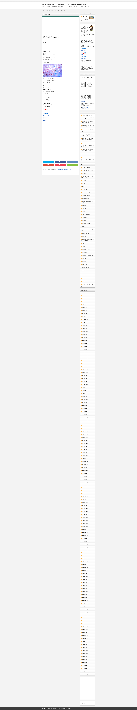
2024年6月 (84, 369)
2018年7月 (84, 579)
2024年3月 (84, 378)
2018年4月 (84, 588)
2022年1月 (84, 455)
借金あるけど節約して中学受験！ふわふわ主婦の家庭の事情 (64, 4)
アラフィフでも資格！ (86, 167)
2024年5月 (84, 372)
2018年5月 (84, 585)
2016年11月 (84, 638)
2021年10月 (84, 464)
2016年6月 (84, 653)
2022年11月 (84, 425)
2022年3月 (84, 449)
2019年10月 (84, 535)
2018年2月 (84, 594)
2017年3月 (84, 626)
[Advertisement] (60, 28)
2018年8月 (84, 576)
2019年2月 (84, 558)
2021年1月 (84, 490)
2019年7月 (84, 544)
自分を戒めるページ (85, 107)
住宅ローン (84, 211)
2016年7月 (84, 650)
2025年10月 (84, 322)
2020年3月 (84, 520)
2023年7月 (84, 402)
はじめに (84, 186)
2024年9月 (84, 360)
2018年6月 (84, 582)
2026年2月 (84, 310)
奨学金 (83, 226)
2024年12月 (84, 352)
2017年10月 (84, 606)
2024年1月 (84, 384)
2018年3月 (84, 591)
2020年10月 (84, 499)
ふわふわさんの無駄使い (86, 195)
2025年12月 (84, 316)
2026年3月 (84, 307)
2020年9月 (84, 502)
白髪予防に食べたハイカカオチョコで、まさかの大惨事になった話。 (87, 139)
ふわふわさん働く (85, 198)
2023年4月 (84, 411)
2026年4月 (84, 304)
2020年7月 (84, 508)
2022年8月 (84, 434)
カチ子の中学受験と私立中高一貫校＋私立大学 (64, 169)
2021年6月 (84, 476)
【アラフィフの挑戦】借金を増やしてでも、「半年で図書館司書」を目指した (87, 145)
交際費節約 (84, 205)
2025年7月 (84, 331)
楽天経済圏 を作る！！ (86, 249)
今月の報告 (84, 208)
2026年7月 (84, 295)
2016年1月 (84, 668)
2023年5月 (84, 408)
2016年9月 (84, 644)
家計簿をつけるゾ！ (86, 233)
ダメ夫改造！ (84, 183)
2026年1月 (84, 313)
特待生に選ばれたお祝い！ (48, 173)
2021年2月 (84, 487)
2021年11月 (84, 461)
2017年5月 (84, 620)
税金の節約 (84, 258)
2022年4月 (84, 446)
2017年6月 (84, 617)
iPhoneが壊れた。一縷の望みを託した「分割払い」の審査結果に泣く (87, 159)
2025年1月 (84, 349)
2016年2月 (84, 665)
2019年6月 (84, 547)
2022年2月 (84, 452)
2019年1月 (84, 561)
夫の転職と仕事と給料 (86, 223)
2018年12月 (84, 564)
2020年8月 (84, 505)
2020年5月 (84, 514)
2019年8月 (84, 541)
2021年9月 (84, 467)
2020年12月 (84, 493)
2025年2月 (84, 346)
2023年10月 (84, 393)
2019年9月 (84, 538)
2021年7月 (84, 473)
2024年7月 (84, 366)
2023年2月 (84, 417)
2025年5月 (84, 337)
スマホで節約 (84, 180)
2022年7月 (84, 437)
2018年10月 (84, 570)
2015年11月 (84, 674)
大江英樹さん (84, 217)
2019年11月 (84, 532)
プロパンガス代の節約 (86, 192)
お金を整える (84, 173)
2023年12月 (84, 387)
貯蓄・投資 (84, 270)
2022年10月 (84, 428)
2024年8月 (84, 363)
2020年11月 (84, 496)
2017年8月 (84, 612)
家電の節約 (84, 236)
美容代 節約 (84, 264)
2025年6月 (84, 334)
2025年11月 (84, 319)
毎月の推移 (83, 101)
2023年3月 (84, 414)
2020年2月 (84, 523)
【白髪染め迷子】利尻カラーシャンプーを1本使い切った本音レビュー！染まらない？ (87, 117)
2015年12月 (84, 671)
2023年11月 (84, 390)
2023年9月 (84, 396)
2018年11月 (84, 567)
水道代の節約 (84, 252)
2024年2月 (84, 381)
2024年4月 (84, 375)
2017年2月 (84, 629)
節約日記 (84, 261)
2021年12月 (84, 458)
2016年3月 (84, 662)
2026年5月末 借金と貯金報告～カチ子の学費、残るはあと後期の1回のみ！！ (87, 150)
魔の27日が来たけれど (73, 173)
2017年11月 (84, 603)
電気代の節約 (84, 281)
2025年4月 (84, 340)
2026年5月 (84, 301)
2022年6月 (84, 440)
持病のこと (84, 243)
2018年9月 (84, 573)
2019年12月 (84, 529)
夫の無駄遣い (84, 220)
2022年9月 (84, 431)
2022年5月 (84, 443)
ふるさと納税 (84, 189)
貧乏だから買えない (86, 267)
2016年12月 (84, 635)
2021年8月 (84, 470)
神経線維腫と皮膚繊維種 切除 (87, 255)
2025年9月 (84, 325)
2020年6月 (84, 511)
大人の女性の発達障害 (86, 214)
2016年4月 (84, 659)
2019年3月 (84, 555)
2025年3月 (84, 343)
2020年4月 (84, 517)
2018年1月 (84, 597)
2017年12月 (84, 600)
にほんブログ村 (46, 111)
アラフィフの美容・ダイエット (88, 170)
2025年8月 (84, 328)
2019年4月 (84, 552)
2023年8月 (84, 399)
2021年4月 (84, 482)
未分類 (83, 246)
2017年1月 (84, 632)
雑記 (83, 278)
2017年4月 (84, 623)
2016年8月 (84, 647)
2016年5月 (84, 656)
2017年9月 (84, 609)
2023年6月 (84, 405)
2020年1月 (84, 526)
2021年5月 (84, 479)
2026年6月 (84, 298)
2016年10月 (84, 641)
